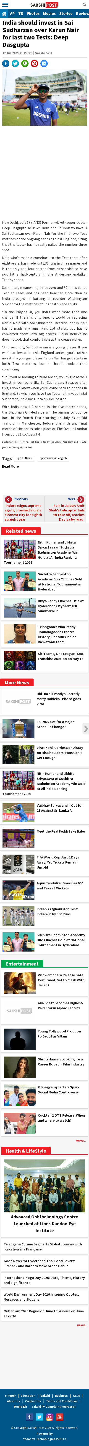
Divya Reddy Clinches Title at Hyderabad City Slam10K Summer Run (61, 606)
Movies (49, 13)
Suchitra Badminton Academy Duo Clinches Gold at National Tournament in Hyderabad (61, 940)
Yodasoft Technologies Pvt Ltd (44, 1439)
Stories (65, 13)
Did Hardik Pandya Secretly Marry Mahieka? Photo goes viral (59, 698)
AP (12, 13)
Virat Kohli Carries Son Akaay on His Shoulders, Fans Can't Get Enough (60, 752)
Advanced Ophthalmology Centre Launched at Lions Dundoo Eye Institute (44, 1223)
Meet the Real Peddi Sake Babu (61, 831)
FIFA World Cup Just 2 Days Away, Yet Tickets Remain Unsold (58, 862)
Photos (33, 13)
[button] (5, 5)
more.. (81, 1140)
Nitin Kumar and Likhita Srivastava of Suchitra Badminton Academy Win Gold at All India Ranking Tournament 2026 (41, 552)
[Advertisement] (44, 172)
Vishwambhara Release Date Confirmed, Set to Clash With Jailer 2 (61, 980)
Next (85, 728)
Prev (3, 728)
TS (20, 13)
